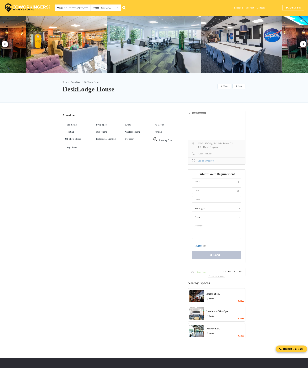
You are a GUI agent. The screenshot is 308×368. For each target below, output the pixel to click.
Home (65, 82)
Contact (261, 7)
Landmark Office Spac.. (218, 311)
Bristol (211, 298)
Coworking (75, 82)
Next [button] (303, 44)
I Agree (198, 245)
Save (240, 86)
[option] (68, 44)
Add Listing (294, 7)
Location (238, 7)
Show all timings (217, 276)
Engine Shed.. (213, 294)
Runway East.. (213, 329)
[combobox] (105, 8)
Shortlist (250, 7)
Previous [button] (5, 44)
